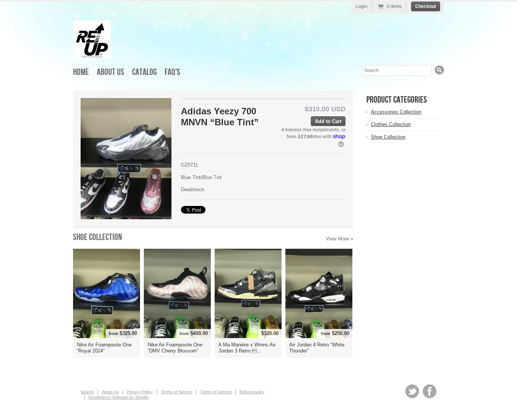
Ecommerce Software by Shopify (119, 397)
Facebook (429, 391)
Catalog (144, 72)
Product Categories (396, 99)
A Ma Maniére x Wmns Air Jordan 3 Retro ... (247, 348)
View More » (339, 239)
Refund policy (252, 392)
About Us (110, 72)
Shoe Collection (97, 237)
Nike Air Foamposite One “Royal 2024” (104, 348)
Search (87, 392)
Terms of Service (176, 392)
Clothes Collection (391, 124)
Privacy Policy (140, 392)
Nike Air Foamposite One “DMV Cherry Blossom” (175, 348)
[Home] (92, 53)
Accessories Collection (396, 112)
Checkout (425, 6)
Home (81, 72)
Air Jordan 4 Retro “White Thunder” (316, 348)
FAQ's (172, 72)
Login (362, 6)
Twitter (412, 391)
